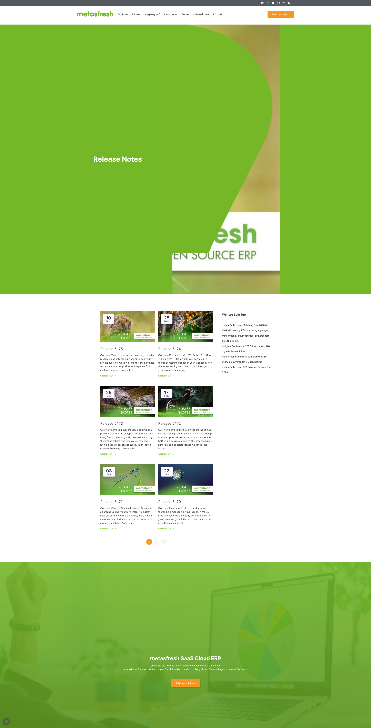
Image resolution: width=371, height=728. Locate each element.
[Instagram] (269, 4)
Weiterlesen (107, 376)
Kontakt (217, 14)
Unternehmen (201, 14)
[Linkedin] (263, 4)
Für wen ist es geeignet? (146, 14)
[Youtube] (274, 4)
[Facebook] (290, 4)
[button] (6, 721)
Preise (185, 14)
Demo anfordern (280, 14)
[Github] (279, 4)
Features (123, 14)
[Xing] (285, 4)
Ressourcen (171, 14)
